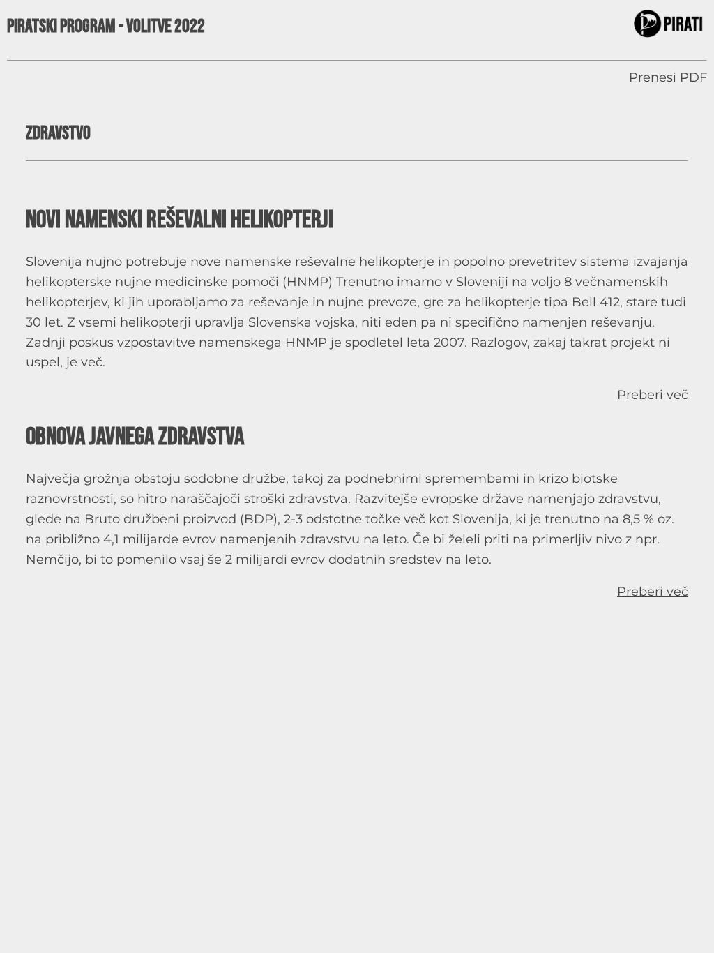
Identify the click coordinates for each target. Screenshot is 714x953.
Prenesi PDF (668, 77)
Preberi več (652, 395)
